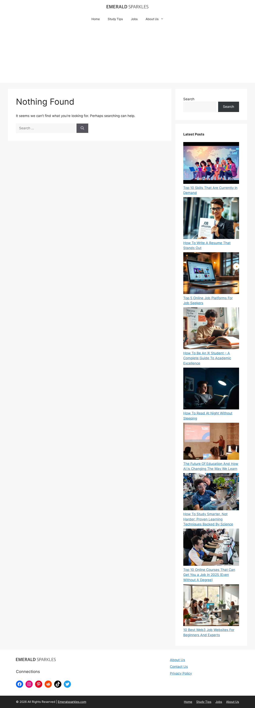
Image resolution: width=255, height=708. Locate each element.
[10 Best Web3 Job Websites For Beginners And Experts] (211, 606)
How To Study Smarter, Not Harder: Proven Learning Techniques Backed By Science (208, 519)
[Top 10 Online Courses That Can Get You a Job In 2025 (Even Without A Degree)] (211, 548)
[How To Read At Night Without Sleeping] (211, 389)
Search (188, 99)
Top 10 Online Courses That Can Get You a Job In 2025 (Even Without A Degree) (209, 575)
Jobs (134, 19)
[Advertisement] (127, 55)
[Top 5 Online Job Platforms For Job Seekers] (211, 274)
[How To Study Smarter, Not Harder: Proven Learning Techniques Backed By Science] (211, 492)
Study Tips (115, 19)
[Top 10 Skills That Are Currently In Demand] (211, 163)
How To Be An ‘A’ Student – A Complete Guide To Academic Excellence (207, 358)
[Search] (82, 128)
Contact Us (179, 667)
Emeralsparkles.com (72, 702)
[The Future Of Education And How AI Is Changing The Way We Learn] (211, 442)
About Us (152, 19)
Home (95, 19)
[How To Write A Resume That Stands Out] (211, 219)
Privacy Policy (181, 673)
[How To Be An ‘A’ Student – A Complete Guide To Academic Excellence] (211, 329)
